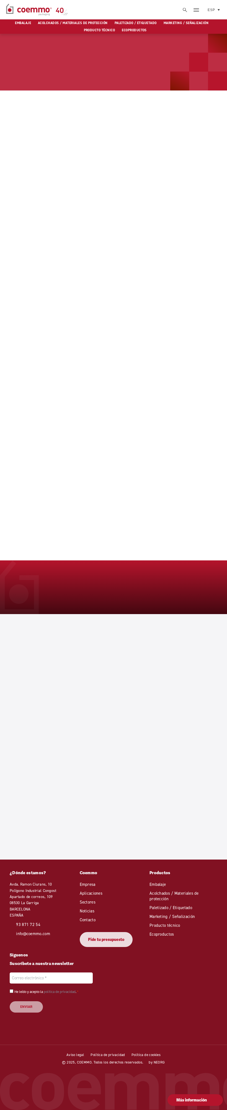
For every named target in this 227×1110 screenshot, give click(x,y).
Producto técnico (99, 30)
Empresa (88, 884)
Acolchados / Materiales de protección (73, 23)
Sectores (88, 902)
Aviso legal (75, 1054)
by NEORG (157, 1062)
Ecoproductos (134, 30)
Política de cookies (146, 1054)
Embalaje (23, 23)
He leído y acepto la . (46, 991)
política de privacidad (60, 991)
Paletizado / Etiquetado (136, 23)
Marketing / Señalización (186, 23)
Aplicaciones (91, 893)
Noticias (87, 911)
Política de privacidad (108, 1054)
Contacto (88, 919)
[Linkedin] (33, 955)
